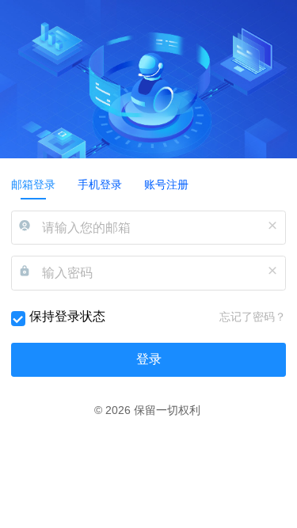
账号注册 (166, 184)
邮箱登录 (33, 184)
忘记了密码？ (252, 308)
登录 (149, 349)
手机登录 (100, 184)
